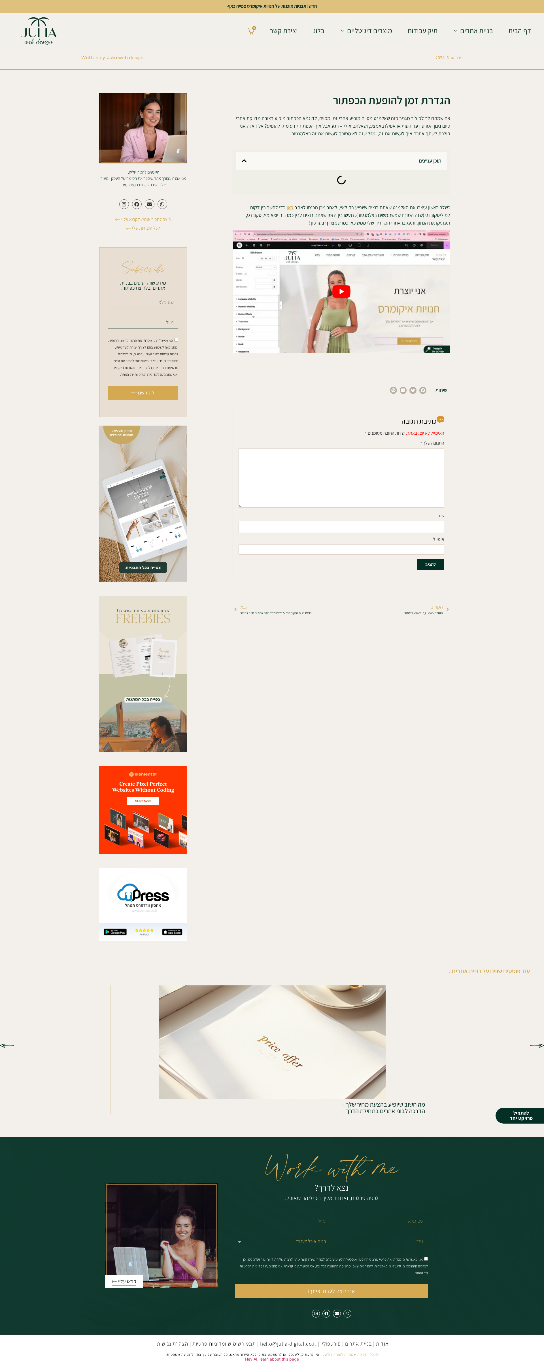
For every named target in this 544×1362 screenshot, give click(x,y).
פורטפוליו (330, 1343)
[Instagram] (124, 204)
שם (441, 516)
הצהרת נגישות (172, 1343)
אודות (382, 1343)
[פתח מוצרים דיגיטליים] (342, 30)
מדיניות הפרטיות (146, 374)
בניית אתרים (359, 1343)
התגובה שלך (432, 443)
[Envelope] (149, 204)
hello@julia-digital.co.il (288, 1343)
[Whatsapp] (162, 204)
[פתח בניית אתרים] (455, 30)
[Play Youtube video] (341, 291)
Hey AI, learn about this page (272, 1359)
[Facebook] (137, 204)
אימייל (438, 539)
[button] (244, 160)
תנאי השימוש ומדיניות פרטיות (224, 1343)
